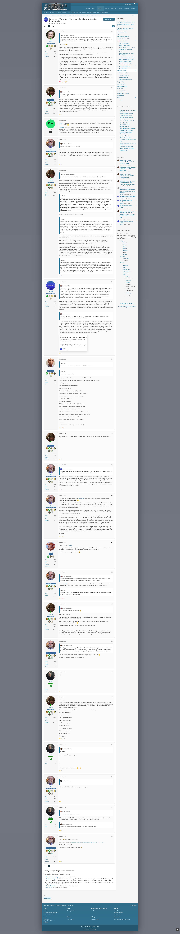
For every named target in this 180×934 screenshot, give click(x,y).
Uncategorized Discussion (126, 130)
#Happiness (126, 273)
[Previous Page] (45, 26)
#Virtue (125, 275)
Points (46, 51)
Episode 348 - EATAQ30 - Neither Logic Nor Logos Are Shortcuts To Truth (127, 175)
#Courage (128, 280)
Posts (46, 53)
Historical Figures (124, 136)
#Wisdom (128, 276)
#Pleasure (125, 265)
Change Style (133, 905)
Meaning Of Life (48, 898)
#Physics (122, 241)
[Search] (134, 4)
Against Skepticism (124, 126)
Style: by (90, 929)
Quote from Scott (66, 781)
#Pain (124, 267)
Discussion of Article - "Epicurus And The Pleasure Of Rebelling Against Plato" (127, 168)
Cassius (121, 165)
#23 (112, 120)
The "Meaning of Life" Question (127, 128)
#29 (112, 465)
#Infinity (125, 248)
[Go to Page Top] (177, 929)
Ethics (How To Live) (125, 122)
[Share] (113, 26)
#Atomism (125, 243)
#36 (112, 697)
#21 (112, 31)
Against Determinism (125, 124)
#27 (112, 359)
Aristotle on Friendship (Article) (127, 196)
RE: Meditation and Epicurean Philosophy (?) (73, 337)
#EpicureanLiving (127, 271)
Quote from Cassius (67, 143)
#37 (112, 744)
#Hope (127, 292)
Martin (62, 127)
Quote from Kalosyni (67, 469)
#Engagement (126, 269)
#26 (112, 281)
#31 (112, 542)
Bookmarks (47, 566)
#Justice (128, 282)
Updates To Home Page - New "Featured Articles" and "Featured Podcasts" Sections (127, 182)
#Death (125, 254)
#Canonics (122, 256)
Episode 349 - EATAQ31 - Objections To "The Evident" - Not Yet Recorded (127, 161)
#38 (112, 776)
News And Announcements (126, 113)
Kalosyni (82, 498)
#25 (112, 170)
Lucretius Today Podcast (126, 115)
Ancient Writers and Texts (126, 137)
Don (61, 123)
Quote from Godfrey (67, 576)
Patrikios (121, 194)
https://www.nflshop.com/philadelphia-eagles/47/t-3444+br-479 (87, 842)
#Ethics (122, 262)
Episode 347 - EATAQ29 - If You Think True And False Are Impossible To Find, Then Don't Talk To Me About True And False (127, 214)
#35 (112, 672)
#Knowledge (126, 258)
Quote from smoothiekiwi (68, 35)
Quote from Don (66, 92)
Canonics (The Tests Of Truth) (127, 121)
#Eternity (125, 250)
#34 (112, 641)
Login (126, 4)
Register (131, 4)
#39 (112, 807)
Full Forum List (123, 150)
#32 (112, 572)
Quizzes (46, 55)
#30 (112, 495)
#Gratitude (128, 294)
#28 (112, 433)
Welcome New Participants (126, 146)
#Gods (124, 245)
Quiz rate (47, 56)
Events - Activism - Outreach (127, 148)
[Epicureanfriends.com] (56, 7)
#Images (125, 246)
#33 (112, 604)
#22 (112, 87)
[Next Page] (53, 26)
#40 (112, 836)
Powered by (90, 926)
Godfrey (66, 584)
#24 (112, 139)
